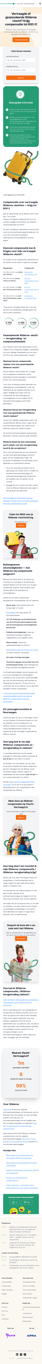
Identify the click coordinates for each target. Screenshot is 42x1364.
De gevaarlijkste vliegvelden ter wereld (23, 1257)
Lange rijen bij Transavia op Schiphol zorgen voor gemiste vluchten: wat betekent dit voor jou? (22, 1245)
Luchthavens (27, 1313)
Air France (26, 1139)
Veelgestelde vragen (30, 1298)
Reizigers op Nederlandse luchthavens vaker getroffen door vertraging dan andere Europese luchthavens (23, 1229)
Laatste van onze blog (10, 1253)
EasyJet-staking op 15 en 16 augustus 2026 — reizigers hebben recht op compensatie (23, 1237)
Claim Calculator (7, 1290)
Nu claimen (21, 939)
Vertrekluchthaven (12, 56)
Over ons (5, 1311)
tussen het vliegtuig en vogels (22, 650)
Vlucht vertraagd (29, 1286)
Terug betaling (7, 1282)
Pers (3, 1315)
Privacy (11, 1358)
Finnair (33, 1139)
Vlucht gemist (27, 1294)
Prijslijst (4, 1294)
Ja (16, 1202)
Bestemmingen (28, 1317)
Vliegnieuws (6, 1223)
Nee (28, 1202)
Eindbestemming (12, 66)
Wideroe (6, 1109)
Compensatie (6, 1286)
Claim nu (21, 525)
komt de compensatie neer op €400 (31, 281)
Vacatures (5, 1319)
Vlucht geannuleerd (29, 1290)
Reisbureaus (27, 1321)
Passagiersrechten (29, 1282)
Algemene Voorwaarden (25, 1358)
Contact (4, 1307)
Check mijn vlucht (21, 40)
